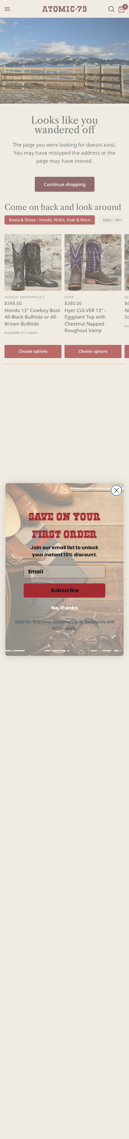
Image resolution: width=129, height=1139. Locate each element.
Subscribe (64, 590)
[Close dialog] (116, 490)
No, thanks (64, 607)
